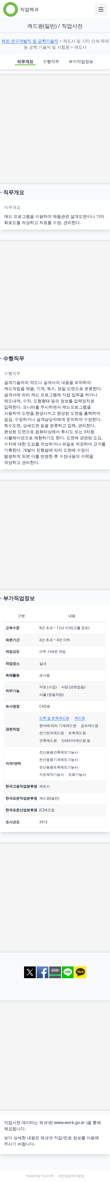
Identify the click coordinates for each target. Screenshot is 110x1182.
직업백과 (29, 9)
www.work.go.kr (69, 1122)
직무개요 (25, 61)
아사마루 (47, 1176)
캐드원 (80, 717)
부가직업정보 (81, 61)
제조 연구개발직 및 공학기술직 (29, 41)
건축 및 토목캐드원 (54, 717)
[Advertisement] (55, 129)
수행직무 (51, 61)
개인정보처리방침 (71, 1176)
